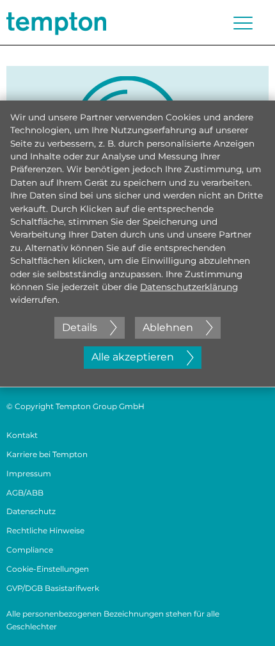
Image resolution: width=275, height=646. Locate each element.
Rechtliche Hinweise (45, 530)
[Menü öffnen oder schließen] (243, 23)
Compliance (29, 549)
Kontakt (22, 435)
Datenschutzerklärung (189, 287)
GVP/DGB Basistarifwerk (52, 588)
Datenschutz (31, 511)
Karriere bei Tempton (47, 454)
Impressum (28, 473)
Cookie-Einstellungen (47, 569)
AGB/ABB (24, 492)
